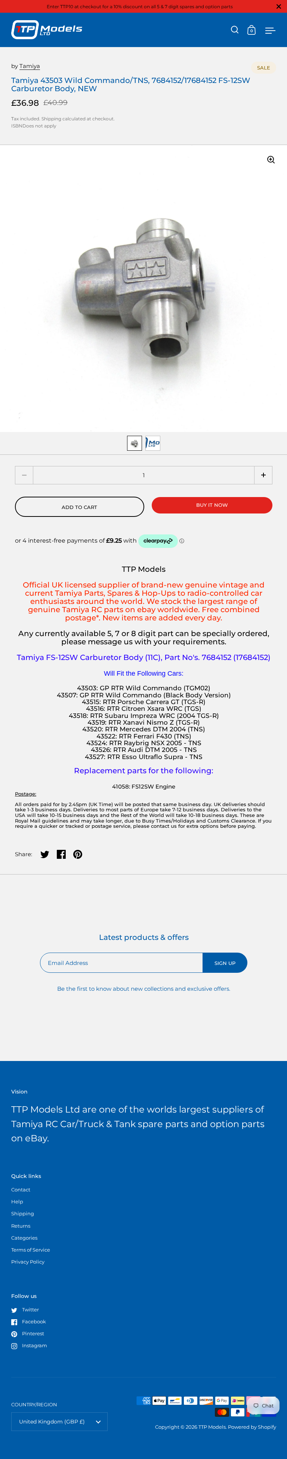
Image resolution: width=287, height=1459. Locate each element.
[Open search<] (235, 30)
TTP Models (212, 1427)
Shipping (51, 118)
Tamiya (29, 66)
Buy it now (212, 505)
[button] (263, 475)
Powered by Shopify (252, 1427)
